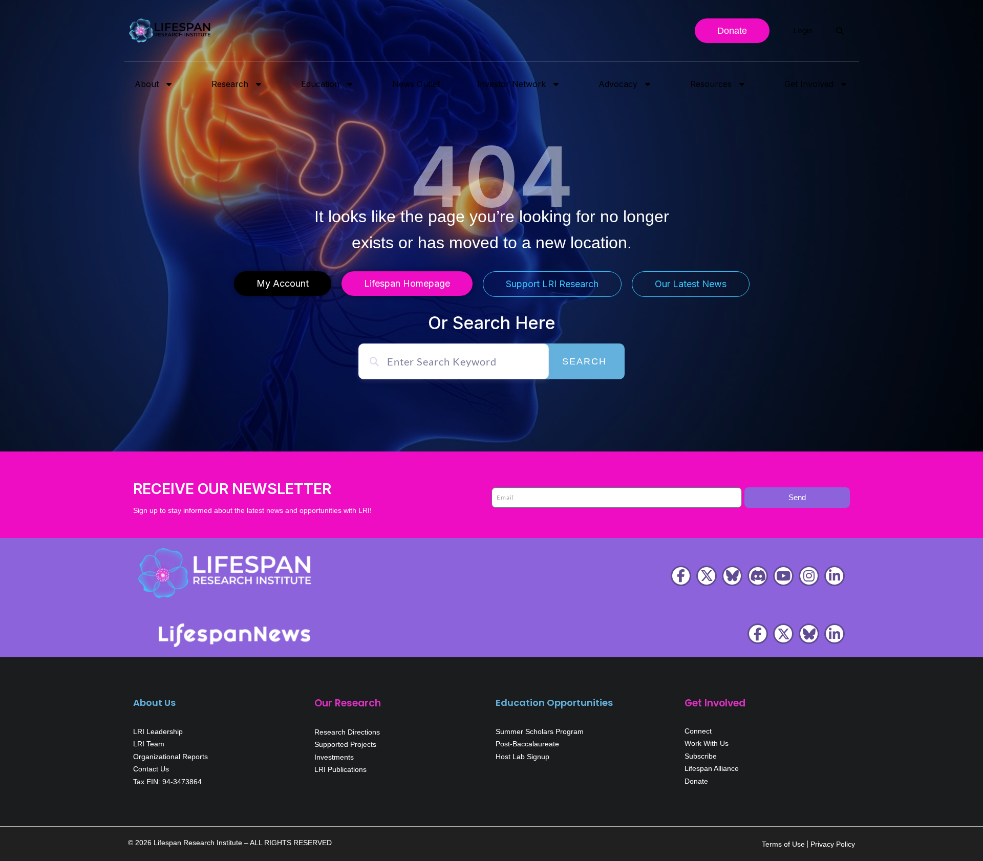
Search (584, 361)
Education (320, 84)
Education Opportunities (554, 702)
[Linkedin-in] (834, 576)
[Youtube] (783, 576)
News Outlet (416, 84)
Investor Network (511, 84)
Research (229, 84)
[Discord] (757, 576)
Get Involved (809, 84)
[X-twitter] (706, 576)
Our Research (347, 703)
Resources (711, 84)
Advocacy (618, 84)
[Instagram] (809, 576)
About (147, 84)
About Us (154, 702)
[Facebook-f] (681, 576)
